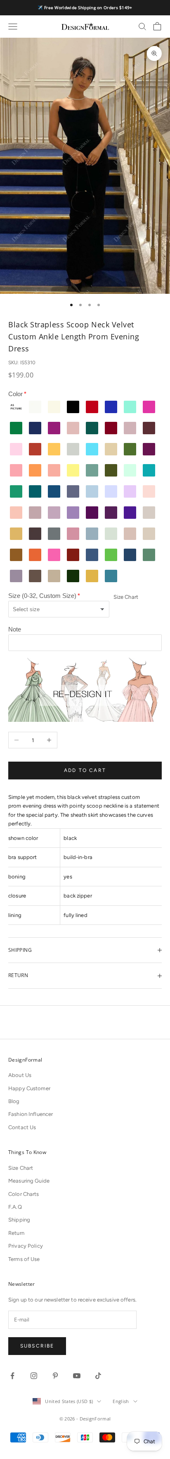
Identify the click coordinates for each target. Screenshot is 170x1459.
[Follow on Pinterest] (55, 1376)
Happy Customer (29, 1088)
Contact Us (22, 1127)
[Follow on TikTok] (98, 1376)
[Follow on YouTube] (77, 1376)
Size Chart (125, 597)
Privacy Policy (25, 1246)
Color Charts (23, 1194)
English (121, 1401)
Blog (14, 1101)
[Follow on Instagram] (34, 1376)
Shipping (19, 1220)
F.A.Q (15, 1207)
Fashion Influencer (30, 1114)
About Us (19, 1075)
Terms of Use (24, 1259)
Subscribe (37, 1346)
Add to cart (85, 770)
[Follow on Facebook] (12, 1376)
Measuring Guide (29, 1181)
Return (16, 1233)
